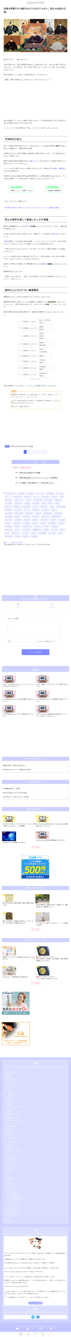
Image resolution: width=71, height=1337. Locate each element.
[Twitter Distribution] (33, 1317)
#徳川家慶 (8, 513)
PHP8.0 (10, 1093)
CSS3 (7, 1077)
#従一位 (8, 497)
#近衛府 (53, 520)
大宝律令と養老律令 (54, 190)
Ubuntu (9, 1169)
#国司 (51, 503)
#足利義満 (8, 516)
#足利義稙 (16, 507)
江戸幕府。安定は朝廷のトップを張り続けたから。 (38, 483)
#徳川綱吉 (34, 536)
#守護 (62, 497)
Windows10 (10, 1137)
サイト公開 (8, 1073)
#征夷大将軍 (61, 507)
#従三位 (36, 497)
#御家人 (17, 526)
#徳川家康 (48, 500)
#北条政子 (45, 510)
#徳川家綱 (49, 493)
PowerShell (11, 1142)
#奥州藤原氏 (47, 513)
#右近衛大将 (10, 493)
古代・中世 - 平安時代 (14, 1200)
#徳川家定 (26, 516)
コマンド (9, 1140)
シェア (28, 1335)
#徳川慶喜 (52, 523)
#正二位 (27, 510)
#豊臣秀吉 (18, 503)
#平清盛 (17, 536)
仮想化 (7, 1128)
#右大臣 (35, 523)
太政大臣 (54, 234)
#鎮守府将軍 (19, 513)
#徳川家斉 (43, 507)
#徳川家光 (30, 493)
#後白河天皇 (19, 500)
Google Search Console (12, 1120)
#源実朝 (8, 523)
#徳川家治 (16, 523)
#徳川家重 (35, 503)
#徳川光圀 (8, 530)
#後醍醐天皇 (36, 530)
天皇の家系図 (9, 1213)
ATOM (9, 1146)
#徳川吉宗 (8, 520)
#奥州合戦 (45, 516)
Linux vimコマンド (12, 1151)
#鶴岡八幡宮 (56, 516)
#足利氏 (61, 523)
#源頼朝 (62, 530)
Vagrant (9, 1130)
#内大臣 (8, 507)
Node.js (9, 1084)
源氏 (56, 168)
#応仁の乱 (40, 493)
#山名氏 (54, 530)
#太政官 (54, 497)
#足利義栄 (26, 523)
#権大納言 (58, 500)
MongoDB (10, 1158)
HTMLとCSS (9, 1079)
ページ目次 (33, 462)
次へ (44, 452)
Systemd (9, 1171)
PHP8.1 (10, 1095)
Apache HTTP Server (13, 1107)
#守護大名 (37, 526)
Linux (7, 1162)
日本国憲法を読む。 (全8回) (11, 788)
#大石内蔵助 (38, 500)
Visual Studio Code (12, 1149)
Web (5, 1070)
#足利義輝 (18, 520)
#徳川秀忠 (52, 533)
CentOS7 (9, 1167)
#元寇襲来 (8, 510)
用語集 (7, 1116)
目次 (20, 1335)
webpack (11, 1086)
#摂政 (44, 503)
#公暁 (60, 533)
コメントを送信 (35, 652)
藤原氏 (61, 168)
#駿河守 (54, 510)
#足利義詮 (61, 520)
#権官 (57, 503)
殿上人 (33, 161)
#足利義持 (8, 526)
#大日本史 (24, 533)
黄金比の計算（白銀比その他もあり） (14, 765)
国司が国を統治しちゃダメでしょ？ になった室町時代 (39, 478)
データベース (9, 1155)
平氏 (50, 168)
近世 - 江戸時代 (11, 1209)
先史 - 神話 (10, 1188)
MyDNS (9, 1111)
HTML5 (7, 1075)
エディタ (8, 1144)
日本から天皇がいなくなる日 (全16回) (15, 793)
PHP (6, 1088)
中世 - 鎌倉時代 (11, 1204)
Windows (8, 1133)
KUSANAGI (10, 1109)
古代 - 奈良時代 (11, 1197)
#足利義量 (26, 530)
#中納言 (28, 500)
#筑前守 (43, 523)
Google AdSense (10, 1118)
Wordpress (8, 1097)
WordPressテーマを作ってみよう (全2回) (16, 797)
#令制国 (27, 503)
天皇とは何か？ (10, 1215)
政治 (5, 1219)
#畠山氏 (17, 530)
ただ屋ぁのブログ (35, 2)
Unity (6, 1176)
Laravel (7, 1100)
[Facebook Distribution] (38, 1318)
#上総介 (35, 507)
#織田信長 (27, 497)
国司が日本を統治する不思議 (30, 473)
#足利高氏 (35, 516)
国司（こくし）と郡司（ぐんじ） (22, 190)
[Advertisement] (35, 102)
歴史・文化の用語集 (11, 1211)
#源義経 (38, 513)
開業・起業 (7, 1221)
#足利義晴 (58, 513)
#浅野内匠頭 (17, 497)
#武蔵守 (17, 516)
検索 (43, 1335)
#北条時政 (55, 526)
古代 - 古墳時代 (11, 1193)
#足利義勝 (20, 493)
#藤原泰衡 (29, 513)
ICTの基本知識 (9, 1126)
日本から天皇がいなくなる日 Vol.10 (47, 957)
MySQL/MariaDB (12, 1160)
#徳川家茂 (43, 520)
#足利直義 (8, 536)
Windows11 (10, 1135)
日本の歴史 (7, 1184)
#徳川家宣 (8, 500)
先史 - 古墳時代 (11, 1191)
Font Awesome (10, 1113)
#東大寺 (25, 536)
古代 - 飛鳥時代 (11, 1195)
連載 (37, 956)
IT (4, 1124)
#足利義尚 (8, 503)
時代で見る (8, 1186)
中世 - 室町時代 (11, 1206)
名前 (9, 641)
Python (7, 1153)
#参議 (7, 533)
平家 (5, 241)
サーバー (8, 1102)
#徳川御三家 (27, 526)
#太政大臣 (18, 510)
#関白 (52, 507)
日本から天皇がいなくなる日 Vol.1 (47, 976)
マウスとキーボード (11, 1178)
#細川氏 (33, 533)
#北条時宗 (15, 533)
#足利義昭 (26, 507)
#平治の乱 (59, 493)
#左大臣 (27, 520)
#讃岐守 (35, 520)
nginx (8, 1104)
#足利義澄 (35, 510)
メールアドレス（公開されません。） (45, 641)
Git (6, 1173)
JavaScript (8, 1082)
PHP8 (8, 1091)
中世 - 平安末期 (11, 1202)
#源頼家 (46, 530)
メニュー (35, 1335)
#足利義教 (42, 533)
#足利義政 (45, 497)
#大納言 (46, 526)
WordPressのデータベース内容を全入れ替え (17, 769)
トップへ (50, 1335)
